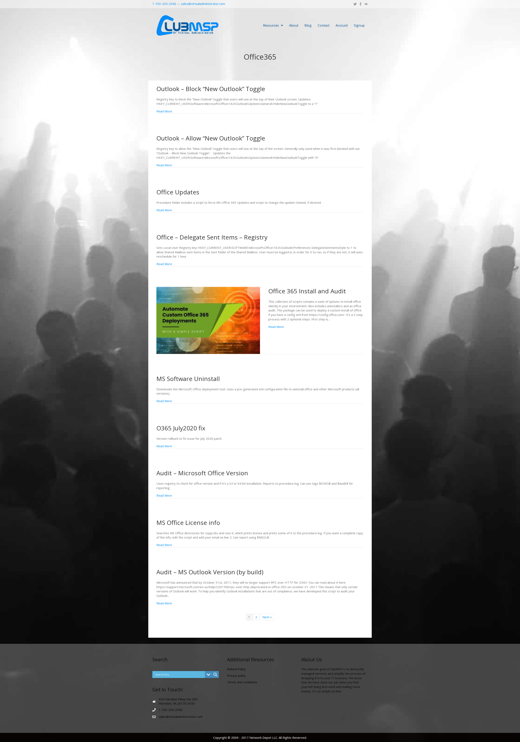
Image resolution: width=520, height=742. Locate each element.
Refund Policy (236, 669)
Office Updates (177, 192)
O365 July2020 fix (180, 428)
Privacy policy (236, 675)
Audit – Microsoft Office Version (202, 473)
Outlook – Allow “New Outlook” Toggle (210, 138)
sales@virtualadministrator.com (203, 4)
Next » (267, 617)
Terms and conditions (242, 682)
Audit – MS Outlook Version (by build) (209, 572)
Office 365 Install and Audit (307, 291)
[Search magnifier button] (215, 674)
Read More (164, 111)
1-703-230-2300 (164, 4)
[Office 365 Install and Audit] (208, 320)
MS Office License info (188, 522)
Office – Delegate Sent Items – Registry (212, 237)
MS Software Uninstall (188, 378)
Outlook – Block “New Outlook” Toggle (210, 89)
